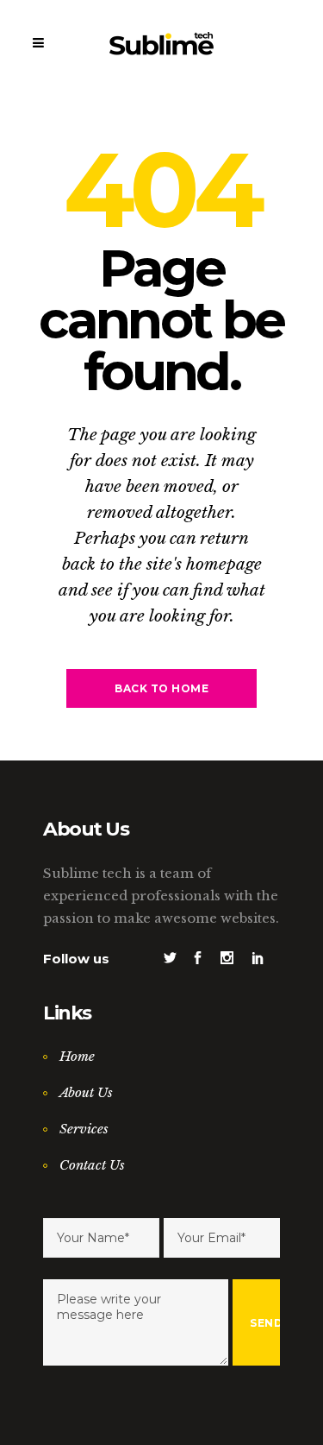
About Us (86, 1092)
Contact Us (92, 1165)
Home (77, 1056)
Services (84, 1128)
